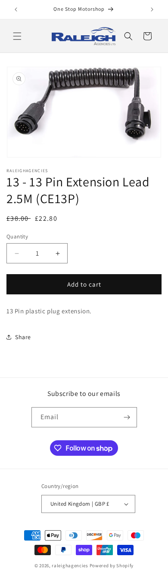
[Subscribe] (127, 417)
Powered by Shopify (112, 565)
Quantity (17, 236)
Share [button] (23, 337)
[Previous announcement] (15, 9)
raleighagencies (70, 565)
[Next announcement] (152, 9)
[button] (17, 36)
